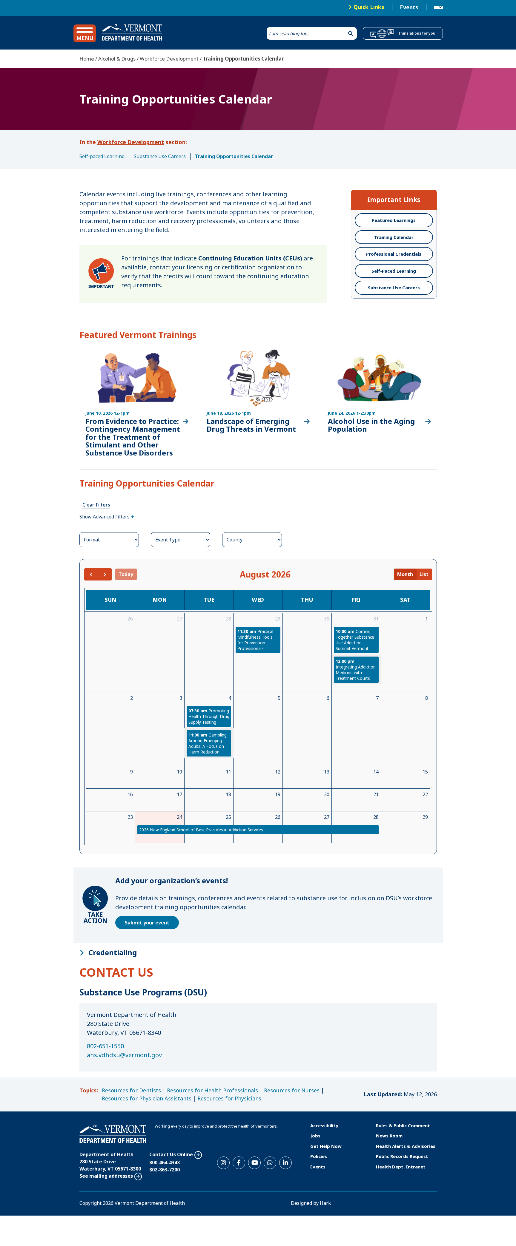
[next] (105, 574)
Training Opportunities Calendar (234, 156)
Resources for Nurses (292, 1090)
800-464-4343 (164, 1162)
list (424, 574)
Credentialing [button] (112, 952)
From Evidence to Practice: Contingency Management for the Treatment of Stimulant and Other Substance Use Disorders (132, 437)
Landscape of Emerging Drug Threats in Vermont (251, 425)
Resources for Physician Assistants (146, 1098)
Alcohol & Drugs (117, 58)
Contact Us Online (171, 1154)
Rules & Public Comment (403, 1125)
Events (409, 7)
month (405, 574)
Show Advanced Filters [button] (104, 516)
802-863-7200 (164, 1169)
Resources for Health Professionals (212, 1090)
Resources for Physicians (229, 1098)
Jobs (315, 1136)
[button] (84, 33)
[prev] (91, 574)
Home (86, 58)
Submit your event (147, 922)
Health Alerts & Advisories (405, 1146)
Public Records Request (402, 1156)
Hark (325, 1203)
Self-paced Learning (102, 156)
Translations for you (416, 33)
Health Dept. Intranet (401, 1167)
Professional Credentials (393, 254)
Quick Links (369, 6)
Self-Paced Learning (393, 271)
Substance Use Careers (160, 156)
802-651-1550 (105, 1046)
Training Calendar (394, 237)
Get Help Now (326, 1146)
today (126, 574)
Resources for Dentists (131, 1090)
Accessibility (324, 1125)
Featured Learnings (394, 220)
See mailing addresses (106, 1176)
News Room (389, 1136)
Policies (318, 1156)
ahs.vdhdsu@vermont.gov (124, 1055)
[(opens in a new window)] (136, 405)
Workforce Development (169, 58)
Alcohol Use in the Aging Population (371, 425)
